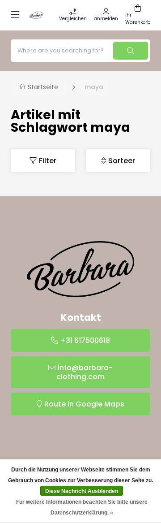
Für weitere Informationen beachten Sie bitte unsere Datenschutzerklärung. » (82, 507)
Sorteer (121, 161)
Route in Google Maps (84, 404)
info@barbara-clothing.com (84, 372)
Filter (47, 161)
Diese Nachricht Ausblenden (81, 491)
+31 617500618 (85, 340)
